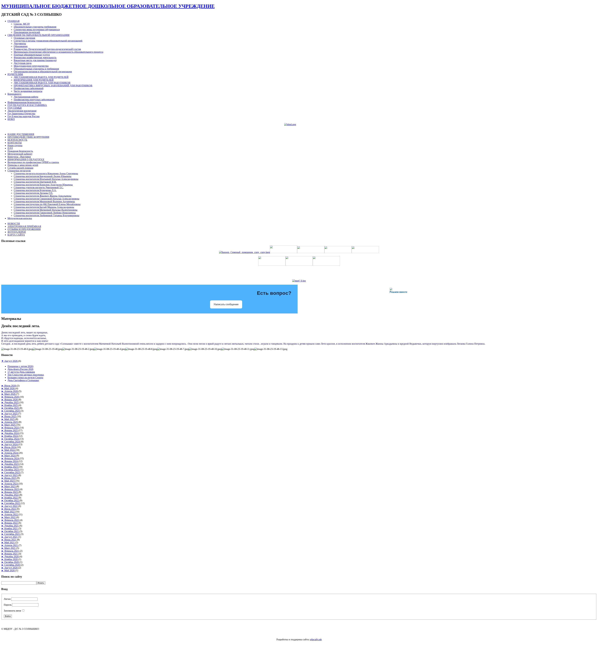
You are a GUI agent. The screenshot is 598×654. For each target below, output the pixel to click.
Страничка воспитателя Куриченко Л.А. (35, 190)
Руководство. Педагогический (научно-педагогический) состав (47, 49)
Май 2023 (9, 481)
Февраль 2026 (12, 396)
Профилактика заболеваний (28, 88)
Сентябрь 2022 (12, 503)
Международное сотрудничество (31, 66)
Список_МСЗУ (22, 24)
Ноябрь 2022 (11, 497)
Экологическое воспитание (21, 110)
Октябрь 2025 (11, 408)
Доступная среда (22, 63)
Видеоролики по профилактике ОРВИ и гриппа (33, 162)
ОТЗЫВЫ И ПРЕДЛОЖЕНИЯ (24, 229)
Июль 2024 (10, 447)
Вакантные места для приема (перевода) (35, 60)
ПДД (10, 148)
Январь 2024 (11, 461)
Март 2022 (10, 517)
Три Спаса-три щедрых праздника (25, 374)
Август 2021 (11, 537)
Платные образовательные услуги (32, 54)
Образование (21, 46)
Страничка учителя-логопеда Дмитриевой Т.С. (39, 187)
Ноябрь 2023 (11, 467)
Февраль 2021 (12, 551)
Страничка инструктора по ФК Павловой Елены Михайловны (47, 204)
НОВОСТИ (13, 223)
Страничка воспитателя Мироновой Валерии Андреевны (44, 201)
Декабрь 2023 (11, 464)
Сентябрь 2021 (12, 534)
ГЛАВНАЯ (13, 21)
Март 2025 (10, 424)
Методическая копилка (19, 218)
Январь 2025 (11, 430)
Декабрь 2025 (11, 402)
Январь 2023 (11, 492)
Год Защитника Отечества (21, 113)
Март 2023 (10, 486)
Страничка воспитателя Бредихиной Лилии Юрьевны (42, 176)
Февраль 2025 (12, 427)
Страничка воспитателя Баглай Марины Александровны (44, 207)
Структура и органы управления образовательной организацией (48, 40)
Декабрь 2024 (11, 433)
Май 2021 (9, 542)
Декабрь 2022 (11, 495)
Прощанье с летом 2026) (20, 366)
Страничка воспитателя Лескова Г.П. (33, 193)
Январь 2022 (11, 523)
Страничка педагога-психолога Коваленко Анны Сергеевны (46, 173)
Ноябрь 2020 (11, 559)
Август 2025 (11, 413)
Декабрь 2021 (11, 525)
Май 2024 (9, 450)
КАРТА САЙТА (16, 234)
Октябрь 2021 (11, 531)
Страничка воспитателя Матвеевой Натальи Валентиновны (45, 210)
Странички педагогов (19, 170)
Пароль (8, 604)
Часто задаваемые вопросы (28, 91)
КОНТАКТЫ (14, 142)
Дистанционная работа (26, 96)
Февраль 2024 (12, 458)
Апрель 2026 (11, 391)
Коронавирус (14, 94)
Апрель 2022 (11, 514)
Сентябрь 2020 (12, 565)
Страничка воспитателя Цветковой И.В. (35, 182)
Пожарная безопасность (20, 151)
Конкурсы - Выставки (19, 156)
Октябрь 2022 (11, 500)
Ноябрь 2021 (11, 528)
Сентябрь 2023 (12, 472)
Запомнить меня (12, 610)
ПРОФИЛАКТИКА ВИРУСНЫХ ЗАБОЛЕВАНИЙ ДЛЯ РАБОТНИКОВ (53, 85)
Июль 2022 (10, 509)
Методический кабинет (19, 154)
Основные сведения (24, 38)
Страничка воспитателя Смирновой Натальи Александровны (46, 198)
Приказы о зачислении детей (22, 165)
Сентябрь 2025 (12, 410)
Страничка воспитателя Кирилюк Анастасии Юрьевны (43, 184)
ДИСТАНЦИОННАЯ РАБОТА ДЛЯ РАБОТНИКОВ (42, 82)
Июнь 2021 (10, 539)
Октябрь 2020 (11, 562)
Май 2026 (9, 388)
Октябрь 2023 (11, 469)
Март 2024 (10, 455)
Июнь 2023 (10, 478)
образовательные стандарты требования (35, 26)
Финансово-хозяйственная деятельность (35, 57)
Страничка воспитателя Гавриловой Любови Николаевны (45, 212)
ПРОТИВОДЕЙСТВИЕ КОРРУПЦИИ (28, 137)
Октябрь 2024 (11, 439)
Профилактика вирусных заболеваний (34, 99)
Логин (7, 599)
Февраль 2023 (12, 489)
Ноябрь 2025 (11, 405)
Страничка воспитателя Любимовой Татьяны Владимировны (46, 215)
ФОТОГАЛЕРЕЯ (16, 232)
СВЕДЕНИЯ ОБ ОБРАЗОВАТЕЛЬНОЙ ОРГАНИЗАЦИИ (38, 35)
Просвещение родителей (27, 32)
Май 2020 (9, 570)
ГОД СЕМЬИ (14, 108)
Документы (20, 43)
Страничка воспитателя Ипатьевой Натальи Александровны (46, 179)
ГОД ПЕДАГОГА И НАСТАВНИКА (27, 105)
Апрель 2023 (11, 483)
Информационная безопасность (24, 102)
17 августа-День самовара (21, 372)
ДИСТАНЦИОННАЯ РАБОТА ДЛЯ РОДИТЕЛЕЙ (41, 77)
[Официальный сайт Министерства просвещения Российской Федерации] (299, 280)
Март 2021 (10, 548)
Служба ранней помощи (20, 168)
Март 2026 (10, 394)
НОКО (11, 119)
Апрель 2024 (11, 453)
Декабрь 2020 (11, 556)
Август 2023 (11, 475)
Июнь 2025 (10, 416)
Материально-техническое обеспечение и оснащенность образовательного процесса (58, 52)
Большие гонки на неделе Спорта (25, 377)
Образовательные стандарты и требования (36, 68)
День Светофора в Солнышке (23, 380)
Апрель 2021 (11, 545)
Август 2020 (11, 567)
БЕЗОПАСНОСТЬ (17, 140)
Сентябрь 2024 (12, 441)
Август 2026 (11, 361)
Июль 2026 (10, 385)
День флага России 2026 (20, 369)
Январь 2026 (11, 399)
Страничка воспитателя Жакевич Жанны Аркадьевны (42, 196)
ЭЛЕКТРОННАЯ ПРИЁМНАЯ (24, 226)
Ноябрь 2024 (11, 436)
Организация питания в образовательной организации (43, 71)
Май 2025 (9, 419)
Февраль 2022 (12, 520)
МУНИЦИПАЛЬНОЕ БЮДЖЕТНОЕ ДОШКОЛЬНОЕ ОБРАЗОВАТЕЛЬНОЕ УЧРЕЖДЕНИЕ (108, 6)
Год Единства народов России (23, 116)
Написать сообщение (226, 304)
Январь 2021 (11, 553)
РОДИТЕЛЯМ (15, 74)
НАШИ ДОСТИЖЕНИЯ (20, 134)
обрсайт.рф (316, 639)
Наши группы (14, 145)
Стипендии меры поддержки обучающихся (37, 29)
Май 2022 (9, 511)
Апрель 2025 (11, 422)
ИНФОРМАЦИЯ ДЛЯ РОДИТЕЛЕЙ (34, 80)
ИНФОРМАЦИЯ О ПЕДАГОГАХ (25, 159)
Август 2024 (11, 444)
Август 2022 (11, 506)
